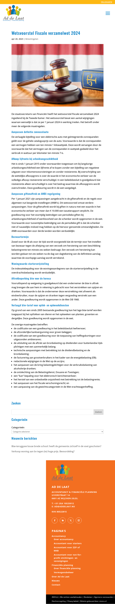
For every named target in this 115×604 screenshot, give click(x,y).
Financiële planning (62, 565)
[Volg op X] (71, 520)
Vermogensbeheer (64, 572)
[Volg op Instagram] (79, 520)
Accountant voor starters (68, 543)
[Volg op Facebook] (55, 520)
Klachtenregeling (59, 601)
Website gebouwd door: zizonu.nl (93, 601)
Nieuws (56, 580)
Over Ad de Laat (60, 576)
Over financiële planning (67, 568)
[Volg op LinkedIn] (63, 520)
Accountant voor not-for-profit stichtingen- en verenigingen (68, 557)
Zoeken (98, 412)
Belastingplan (31, 39)
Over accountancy (63, 539)
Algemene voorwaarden (103, 597)
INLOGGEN (106, 2)
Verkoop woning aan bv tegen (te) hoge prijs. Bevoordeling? (43, 451)
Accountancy (59, 536)
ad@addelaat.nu (64, 506)
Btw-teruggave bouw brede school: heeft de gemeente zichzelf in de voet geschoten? (56, 446)
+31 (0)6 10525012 (64, 503)
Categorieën (18, 427)
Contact (56, 584)
